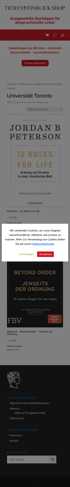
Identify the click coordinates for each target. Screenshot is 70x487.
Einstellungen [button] (26, 254)
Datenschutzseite (43, 244)
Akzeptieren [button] (45, 254)
